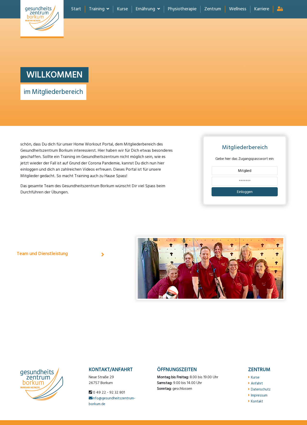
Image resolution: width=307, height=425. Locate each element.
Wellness (237, 9)
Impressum (259, 395)
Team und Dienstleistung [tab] (42, 253)
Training (97, 9)
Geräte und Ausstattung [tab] (41, 282)
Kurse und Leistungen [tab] (39, 268)
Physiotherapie (182, 9)
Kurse (122, 9)
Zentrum (212, 9)
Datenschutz (261, 389)
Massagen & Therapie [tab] (39, 239)
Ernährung (145, 9)
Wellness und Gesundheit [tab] (42, 297)
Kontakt (257, 401)
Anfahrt (257, 383)
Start (76, 9)
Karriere (261, 9)
